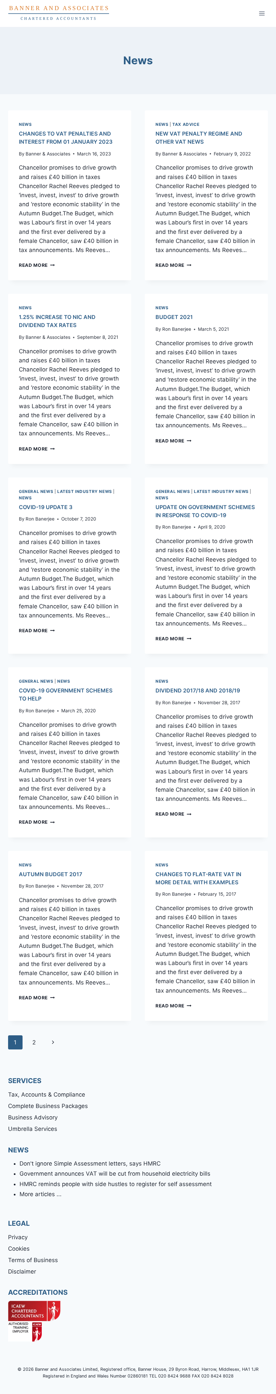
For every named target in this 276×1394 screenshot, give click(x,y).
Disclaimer (22, 1271)
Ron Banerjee (176, 329)
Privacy (18, 1237)
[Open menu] (261, 13)
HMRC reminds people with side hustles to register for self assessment (116, 1184)
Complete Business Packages (48, 1106)
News (25, 124)
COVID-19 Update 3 (45, 507)
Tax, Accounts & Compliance (46, 1094)
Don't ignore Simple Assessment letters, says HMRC (90, 1163)
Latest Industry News (84, 491)
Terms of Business (33, 1260)
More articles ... (41, 1194)
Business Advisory (33, 1117)
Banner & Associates (48, 153)
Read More (37, 265)
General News (36, 491)
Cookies (19, 1248)
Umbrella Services (32, 1128)
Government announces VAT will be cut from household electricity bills (115, 1173)
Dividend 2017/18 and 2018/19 (198, 690)
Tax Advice (185, 124)
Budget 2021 (174, 317)
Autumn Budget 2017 (50, 874)
